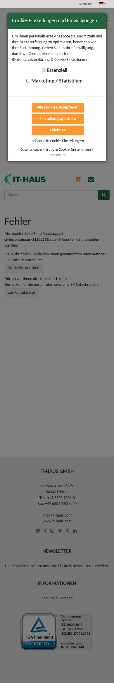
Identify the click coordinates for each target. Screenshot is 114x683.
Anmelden (85, 4)
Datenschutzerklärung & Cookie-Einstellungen (55, 150)
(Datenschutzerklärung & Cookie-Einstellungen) (50, 60)
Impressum (57, 155)
